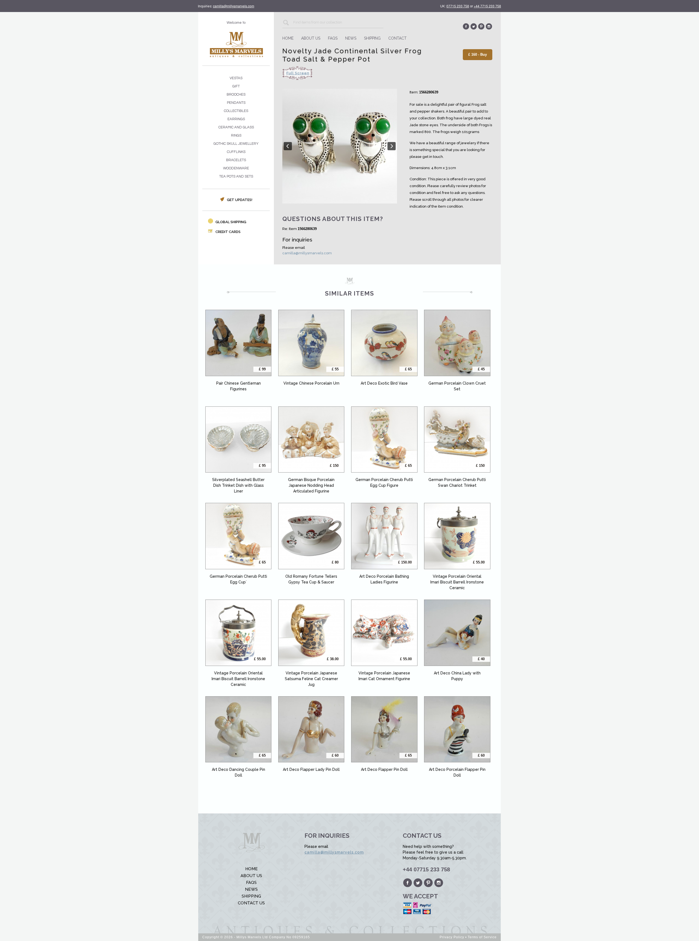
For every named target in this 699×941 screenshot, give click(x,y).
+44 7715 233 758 (487, 6)
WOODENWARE (236, 168)
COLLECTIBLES (236, 111)
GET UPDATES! (239, 200)
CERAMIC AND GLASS (236, 127)
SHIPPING (372, 38)
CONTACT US (251, 903)
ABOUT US (310, 38)
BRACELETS (236, 160)
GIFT (236, 86)
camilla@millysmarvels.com (233, 6)
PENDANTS (236, 103)
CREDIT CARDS (228, 232)
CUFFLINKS (236, 152)
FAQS (332, 38)
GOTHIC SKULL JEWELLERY (236, 144)
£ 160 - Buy (477, 54)
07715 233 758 (457, 6)
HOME (288, 38)
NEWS (350, 38)
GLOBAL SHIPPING (230, 222)
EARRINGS (236, 119)
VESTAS (236, 78)
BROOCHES (236, 94)
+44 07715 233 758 (426, 869)
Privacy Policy (452, 937)
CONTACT (397, 38)
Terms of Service (482, 937)
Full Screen (297, 73)
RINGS (236, 135)
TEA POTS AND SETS (236, 176)
